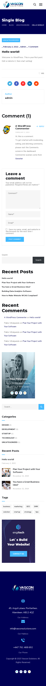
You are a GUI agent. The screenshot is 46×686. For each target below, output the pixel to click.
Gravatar (19, 158)
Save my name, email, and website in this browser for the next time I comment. (23, 231)
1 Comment (33, 47)
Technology (8, 438)
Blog (11, 25)
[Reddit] (36, 83)
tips (37, 512)
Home (4, 25)
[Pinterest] (23, 83)
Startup (6, 433)
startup (17, 512)
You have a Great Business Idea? (16, 287)
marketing (18, 506)
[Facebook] (16, 83)
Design (5, 425)
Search (5, 255)
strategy (27, 512)
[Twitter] (9, 83)
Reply (41, 126)
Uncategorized (22, 25)
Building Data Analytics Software (16, 291)
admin (23, 47)
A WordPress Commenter (15, 317)
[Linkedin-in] (25, 671)
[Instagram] (29, 671)
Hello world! (7, 278)
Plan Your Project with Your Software (18, 282)
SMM (36, 506)
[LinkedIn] (29, 83)
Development (8, 429)
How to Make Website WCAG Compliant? (20, 295)
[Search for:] (23, 406)
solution (6, 512)
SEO (28, 506)
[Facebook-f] (21, 671)
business (6, 506)
